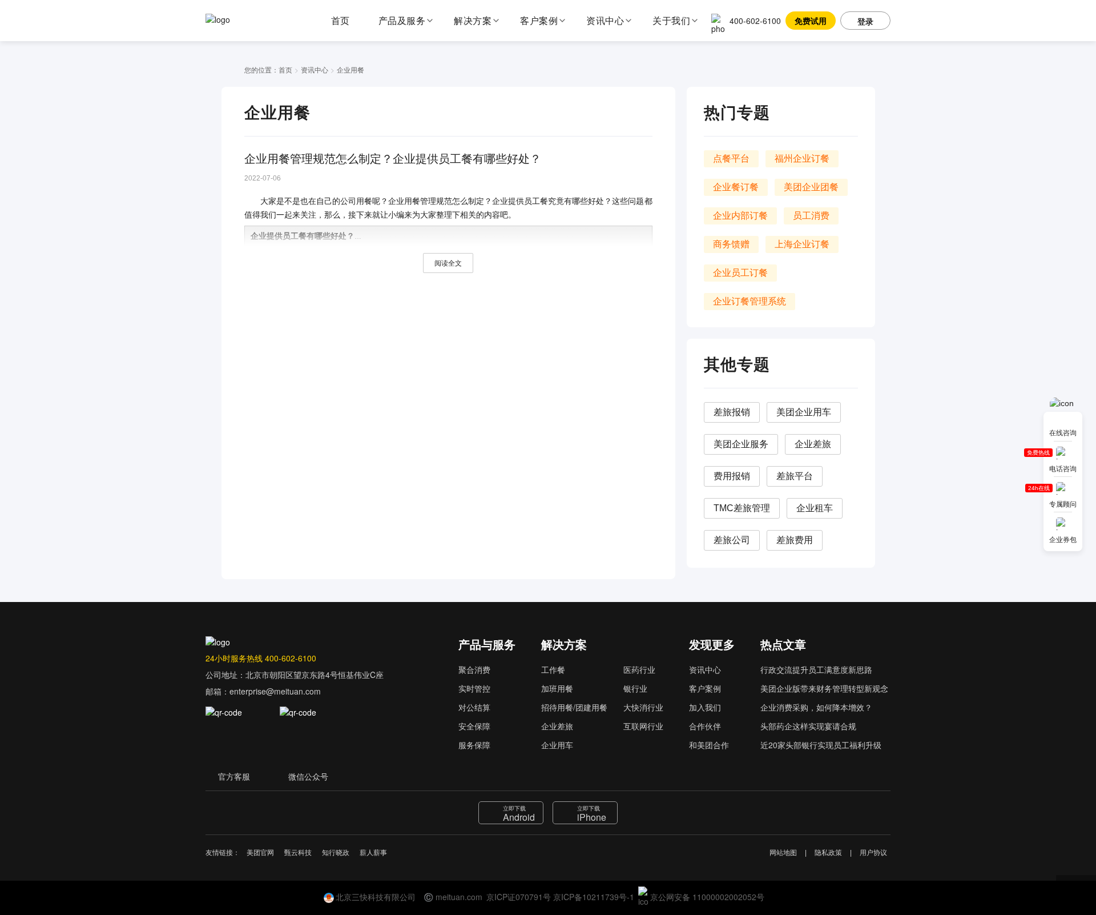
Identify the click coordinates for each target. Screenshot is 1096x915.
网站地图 (783, 853)
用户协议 (873, 853)
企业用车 (557, 745)
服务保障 (474, 745)
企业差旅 (557, 726)
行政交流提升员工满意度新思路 (816, 669)
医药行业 (639, 669)
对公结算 (474, 707)
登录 (865, 21)
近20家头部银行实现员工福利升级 (820, 745)
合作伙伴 (705, 726)
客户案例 (705, 688)
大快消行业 (643, 707)
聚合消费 (474, 669)
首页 (340, 20)
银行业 (635, 688)
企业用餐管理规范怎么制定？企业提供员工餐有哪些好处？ (392, 158)
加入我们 (705, 707)
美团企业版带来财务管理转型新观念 (824, 688)
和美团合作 (709, 745)
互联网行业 (643, 726)
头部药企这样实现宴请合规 (808, 726)
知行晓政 (335, 853)
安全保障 (474, 726)
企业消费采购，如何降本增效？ (816, 707)
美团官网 (260, 853)
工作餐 (553, 669)
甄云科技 (298, 853)
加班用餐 (557, 688)
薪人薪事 (373, 853)
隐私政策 (828, 853)
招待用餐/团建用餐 (574, 707)
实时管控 (474, 688)
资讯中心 (314, 69)
